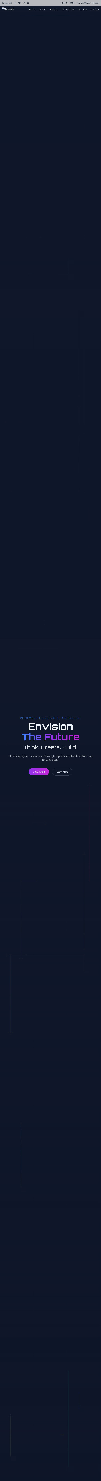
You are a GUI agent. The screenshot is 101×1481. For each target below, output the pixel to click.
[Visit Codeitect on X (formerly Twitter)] (19, 3)
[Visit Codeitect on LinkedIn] (28, 3)
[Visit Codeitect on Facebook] (15, 3)
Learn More (62, 771)
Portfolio (82, 9)
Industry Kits (68, 9)
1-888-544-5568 (67, 2)
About (42, 9)
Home (32, 9)
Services (54, 9)
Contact (95, 9)
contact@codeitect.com (88, 2)
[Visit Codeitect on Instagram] (24, 3)
